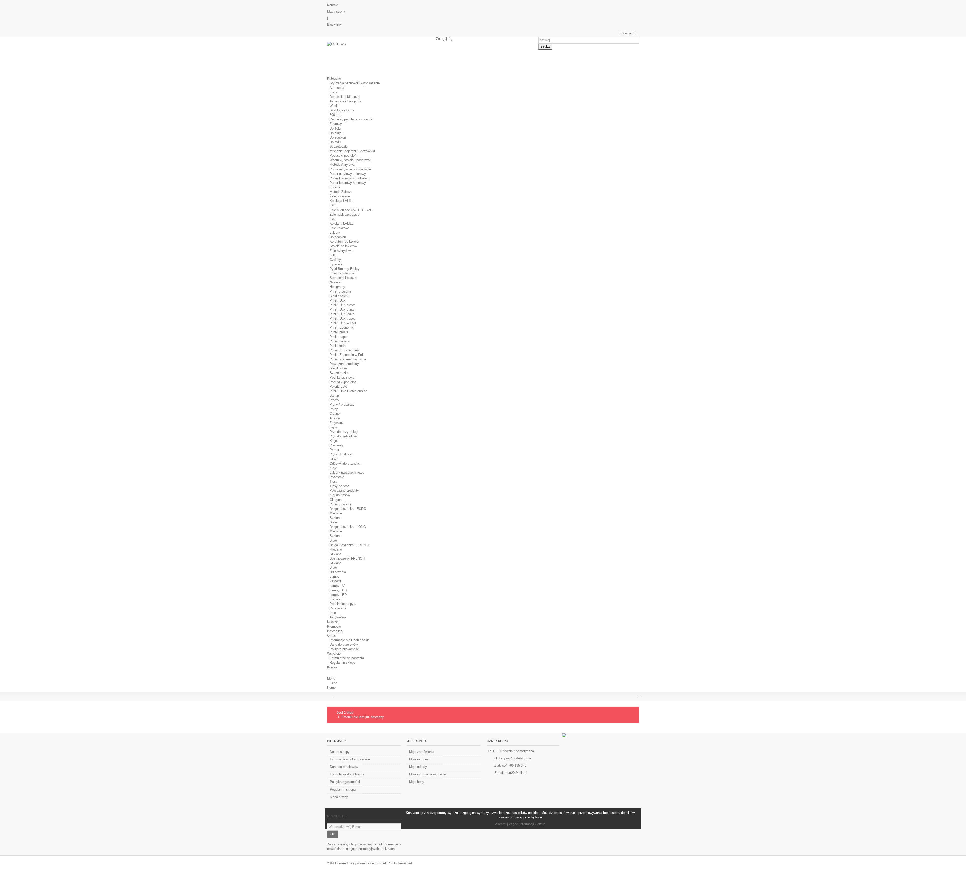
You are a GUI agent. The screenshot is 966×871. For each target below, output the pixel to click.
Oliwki (334, 459)
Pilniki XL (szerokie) (344, 350)
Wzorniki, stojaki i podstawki (350, 160)
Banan (334, 395)
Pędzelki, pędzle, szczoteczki (351, 119)
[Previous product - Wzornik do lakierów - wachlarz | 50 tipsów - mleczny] (634, 697)
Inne (333, 613)
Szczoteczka (339, 373)
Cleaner (335, 414)
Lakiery (335, 232)
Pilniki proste (339, 332)
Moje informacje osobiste (427, 774)
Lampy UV (337, 586)
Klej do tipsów (340, 495)
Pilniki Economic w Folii (347, 355)
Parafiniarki (338, 608)
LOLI (333, 255)
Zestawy (336, 124)
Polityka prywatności (345, 649)
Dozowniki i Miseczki (345, 97)
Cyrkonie (336, 264)
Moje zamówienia (421, 752)
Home (331, 687)
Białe (333, 522)
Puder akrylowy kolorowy (348, 174)
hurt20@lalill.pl (516, 773)
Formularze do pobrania (347, 658)
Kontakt (332, 5)
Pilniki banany (340, 341)
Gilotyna (336, 500)
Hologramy (337, 287)
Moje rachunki (419, 759)
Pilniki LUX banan (342, 309)
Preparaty (337, 445)
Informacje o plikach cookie (350, 640)
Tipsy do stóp (339, 486)
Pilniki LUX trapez (343, 318)
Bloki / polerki (339, 296)
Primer (334, 450)
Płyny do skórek (341, 454)
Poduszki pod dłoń (343, 155)
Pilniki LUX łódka (342, 314)
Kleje (333, 441)
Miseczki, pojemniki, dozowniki (352, 151)
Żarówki (335, 581)
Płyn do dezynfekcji (344, 432)
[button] (335, 78)
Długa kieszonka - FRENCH (350, 545)
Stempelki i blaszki (343, 278)
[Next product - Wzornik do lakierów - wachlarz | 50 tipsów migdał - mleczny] (637, 697)
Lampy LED (338, 595)
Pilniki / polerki (340, 291)
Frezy (334, 92)
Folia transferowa (342, 273)
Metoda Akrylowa (342, 165)
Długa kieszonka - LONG (348, 527)
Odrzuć (540, 824)
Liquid (334, 427)
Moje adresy (418, 767)
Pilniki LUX (338, 300)
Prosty (334, 400)
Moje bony (416, 782)
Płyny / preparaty (342, 404)
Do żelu (335, 128)
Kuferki (335, 187)
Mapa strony (336, 11)
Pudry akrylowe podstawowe (350, 169)
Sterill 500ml (339, 368)
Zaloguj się (443, 39)
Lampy (334, 576)
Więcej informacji (522, 824)
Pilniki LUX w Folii (343, 323)
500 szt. (335, 115)
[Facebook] (564, 735)
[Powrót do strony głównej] (328, 697)
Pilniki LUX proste (343, 305)
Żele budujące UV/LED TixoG (351, 210)
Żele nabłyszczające (344, 214)
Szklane (335, 518)
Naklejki (335, 282)
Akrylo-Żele (338, 617)
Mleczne (336, 513)
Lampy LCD (338, 590)
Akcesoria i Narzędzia (345, 101)
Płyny (334, 409)
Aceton (335, 418)
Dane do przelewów (344, 644)
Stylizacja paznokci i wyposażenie (355, 83)
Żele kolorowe (340, 228)
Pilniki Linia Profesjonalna (348, 391)
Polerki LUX (338, 386)
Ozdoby (335, 260)
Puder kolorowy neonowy (348, 183)
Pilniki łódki (338, 346)
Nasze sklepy (340, 752)
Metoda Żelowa (341, 192)
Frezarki (335, 599)
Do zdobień (338, 137)
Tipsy (334, 481)
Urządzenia (338, 572)
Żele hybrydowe (341, 251)
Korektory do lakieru (344, 241)
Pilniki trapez (339, 337)
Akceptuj (502, 824)
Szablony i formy (342, 110)
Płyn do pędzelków (343, 436)
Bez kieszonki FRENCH (347, 558)
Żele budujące (340, 196)
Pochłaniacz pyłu (342, 377)
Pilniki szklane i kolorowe (348, 359)
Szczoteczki (339, 146)
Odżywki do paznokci (345, 463)
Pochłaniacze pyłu (343, 604)
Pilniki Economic (342, 327)
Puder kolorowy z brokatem (349, 178)
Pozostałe (337, 477)
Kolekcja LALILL (341, 201)
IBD (332, 205)
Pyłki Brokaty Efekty (345, 269)
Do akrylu (336, 133)
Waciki (334, 106)
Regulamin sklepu (342, 663)
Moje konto (416, 741)
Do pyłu (335, 142)
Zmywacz (337, 423)
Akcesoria (337, 88)
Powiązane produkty (344, 364)
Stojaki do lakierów (343, 246)
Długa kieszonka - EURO (348, 509)
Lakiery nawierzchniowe (347, 472)
